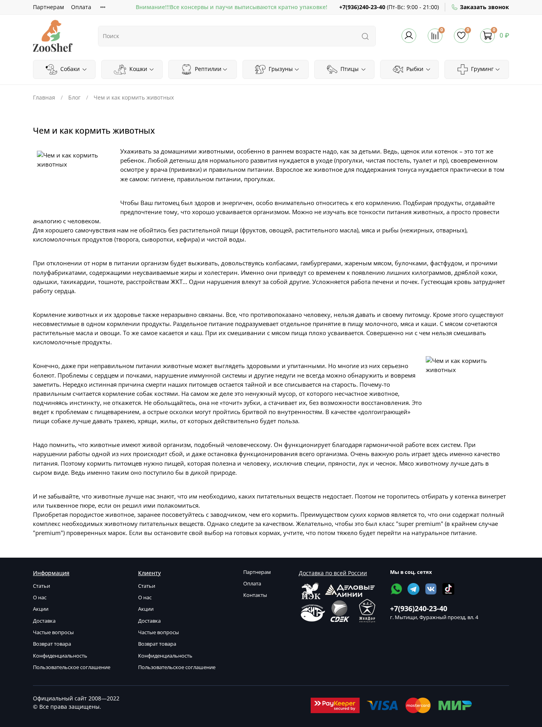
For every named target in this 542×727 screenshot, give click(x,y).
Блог (74, 97)
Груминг (481, 69)
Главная (44, 97)
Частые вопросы (53, 632)
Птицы (349, 69)
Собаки (69, 69)
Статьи (41, 586)
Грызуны (280, 69)
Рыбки (414, 69)
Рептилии (207, 69)
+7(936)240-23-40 (362, 7)
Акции (40, 609)
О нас (39, 597)
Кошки (137, 69)
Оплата (81, 7)
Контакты (255, 595)
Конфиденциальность (60, 655)
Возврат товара (52, 644)
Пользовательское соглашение (71, 667)
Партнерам (48, 7)
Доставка (44, 621)
